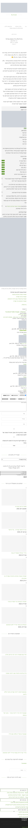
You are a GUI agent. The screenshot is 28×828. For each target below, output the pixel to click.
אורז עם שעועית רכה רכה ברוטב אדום (16, 654)
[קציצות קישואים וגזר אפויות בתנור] (14, 592)
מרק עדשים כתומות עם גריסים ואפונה (16, 673)
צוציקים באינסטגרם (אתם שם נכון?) (19, 802)
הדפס (25, 128)
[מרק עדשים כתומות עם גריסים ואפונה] (14, 664)
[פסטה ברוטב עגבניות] (14, 497)
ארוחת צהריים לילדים (23, 814)
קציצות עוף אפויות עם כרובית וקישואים (17, 299)
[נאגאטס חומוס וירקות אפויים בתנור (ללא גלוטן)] (14, 682)
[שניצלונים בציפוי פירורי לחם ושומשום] (14, 615)
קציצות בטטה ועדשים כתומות (14, 206)
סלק (23, 304)
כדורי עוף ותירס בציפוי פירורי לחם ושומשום (14, 752)
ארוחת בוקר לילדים (23, 812)
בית (25, 26)
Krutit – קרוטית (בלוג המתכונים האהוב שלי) (17, 792)
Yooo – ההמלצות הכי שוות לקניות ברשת (18, 797)
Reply (24, 334)
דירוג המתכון (23, 392)
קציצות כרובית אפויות (21, 296)
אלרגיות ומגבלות (18, 26)
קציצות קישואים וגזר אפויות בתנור (17, 601)
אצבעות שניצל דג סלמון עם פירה (17, 734)
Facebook (24, 763)
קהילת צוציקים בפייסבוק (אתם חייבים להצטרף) (17, 804)
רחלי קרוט (13, 40)
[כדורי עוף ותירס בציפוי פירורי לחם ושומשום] (14, 743)
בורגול (25, 304)
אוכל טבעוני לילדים (8, 26)
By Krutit (14, 14)
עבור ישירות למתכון (18, 49)
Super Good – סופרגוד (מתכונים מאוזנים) (18, 795)
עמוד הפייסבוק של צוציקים (21, 807)
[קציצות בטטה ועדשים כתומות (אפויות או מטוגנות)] (14, 567)
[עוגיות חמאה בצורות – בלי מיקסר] (14, 520)
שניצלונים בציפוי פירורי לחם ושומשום (16, 624)
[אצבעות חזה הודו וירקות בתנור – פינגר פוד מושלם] (14, 703)
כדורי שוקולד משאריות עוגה (18, 553)
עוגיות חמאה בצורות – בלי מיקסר (17, 529)
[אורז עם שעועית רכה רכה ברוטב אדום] (14, 645)
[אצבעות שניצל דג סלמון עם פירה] (14, 724)
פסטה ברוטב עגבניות (20, 506)
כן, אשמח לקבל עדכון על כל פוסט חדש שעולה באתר (14, 442)
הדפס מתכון (8, 49)
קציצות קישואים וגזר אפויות (19, 301)
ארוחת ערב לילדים (23, 816)
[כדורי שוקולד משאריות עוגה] (14, 543)
